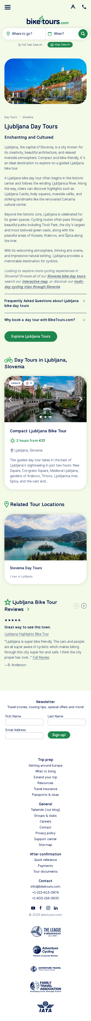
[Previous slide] (76, 606)
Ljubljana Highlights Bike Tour (26, 634)
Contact (45, 827)
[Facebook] (40, 908)
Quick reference (45, 860)
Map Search (62, 44)
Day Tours (10, 117)
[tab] (41, 417)
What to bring (45, 771)
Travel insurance (45, 789)
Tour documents (45, 871)
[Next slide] (84, 606)
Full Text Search (32, 45)
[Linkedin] (55, 908)
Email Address (16, 730)
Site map (45, 845)
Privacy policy (46, 833)
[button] (7, 7)
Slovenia (28, 117)
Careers (45, 821)
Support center (45, 839)
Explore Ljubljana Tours (30, 336)
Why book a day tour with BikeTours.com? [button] (39, 320)
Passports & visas (45, 794)
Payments (45, 866)
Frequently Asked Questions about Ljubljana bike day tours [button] (41, 303)
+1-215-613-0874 (45, 892)
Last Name (55, 716)
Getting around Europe (45, 765)
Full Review (41, 657)
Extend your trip (45, 777)
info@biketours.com (46, 886)
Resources (45, 783)
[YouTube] (33, 908)
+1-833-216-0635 (45, 898)
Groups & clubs (45, 815)
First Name (13, 716)
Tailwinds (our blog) (45, 809)
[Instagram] (48, 908)
